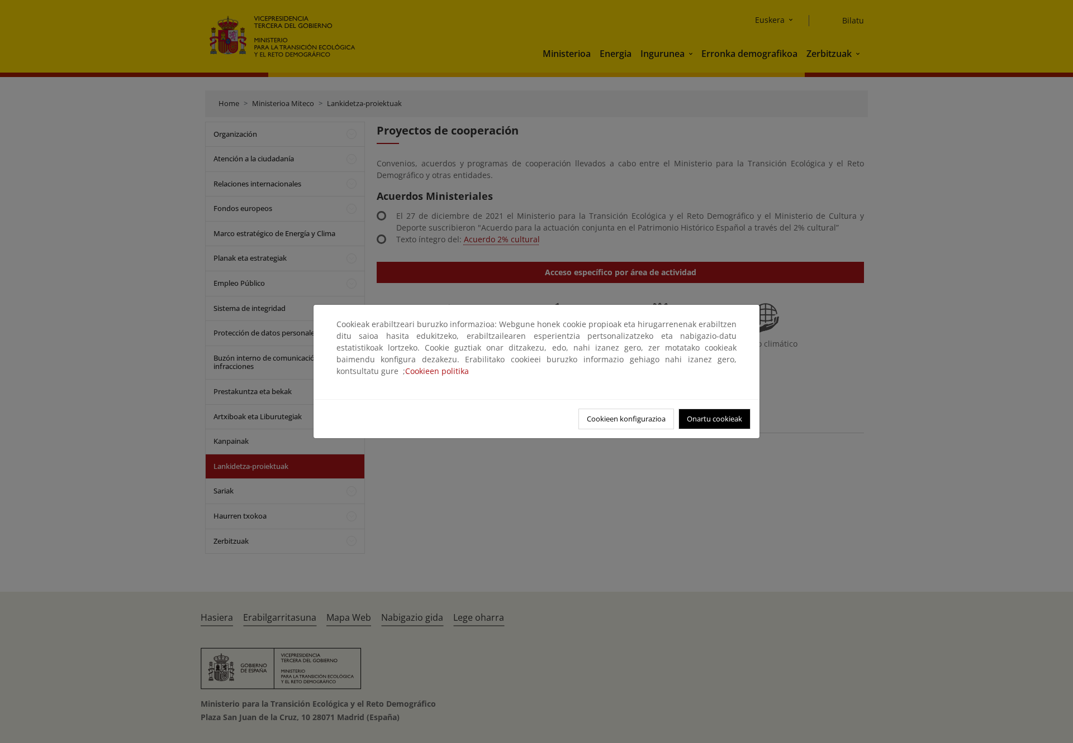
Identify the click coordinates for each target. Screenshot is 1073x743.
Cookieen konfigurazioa (626, 419)
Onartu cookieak (714, 419)
